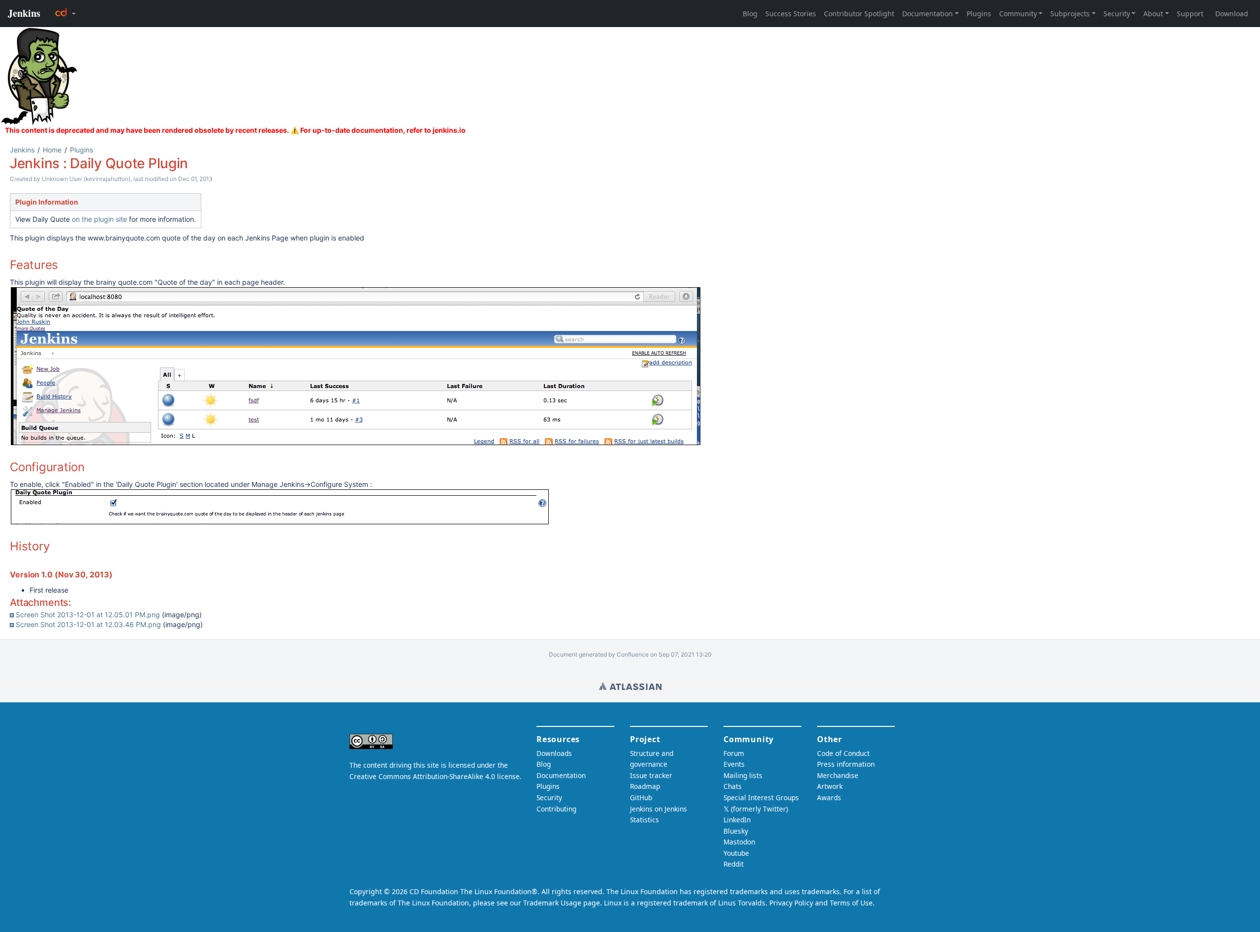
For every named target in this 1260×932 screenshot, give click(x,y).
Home (52, 150)
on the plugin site (99, 219)
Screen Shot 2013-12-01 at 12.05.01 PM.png (88, 614)
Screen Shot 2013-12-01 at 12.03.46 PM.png (88, 624)
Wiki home (630, 686)
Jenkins (22, 150)
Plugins (81, 150)
